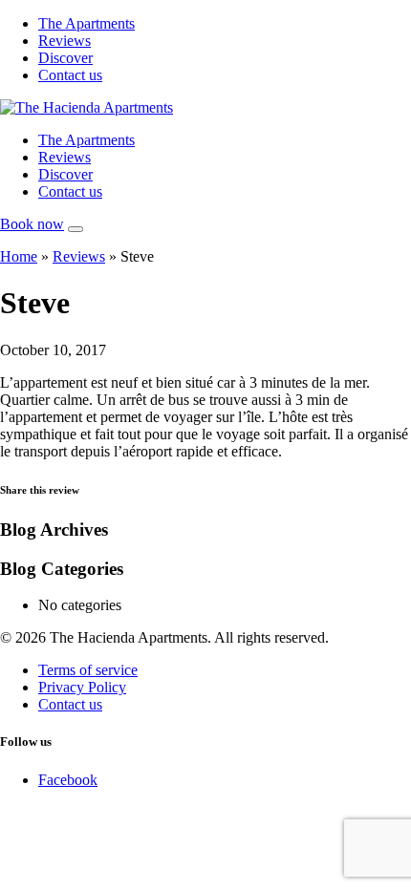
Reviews (64, 40)
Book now (32, 224)
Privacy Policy (82, 687)
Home (18, 256)
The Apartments (86, 23)
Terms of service (88, 670)
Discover (65, 58)
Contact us (70, 75)
